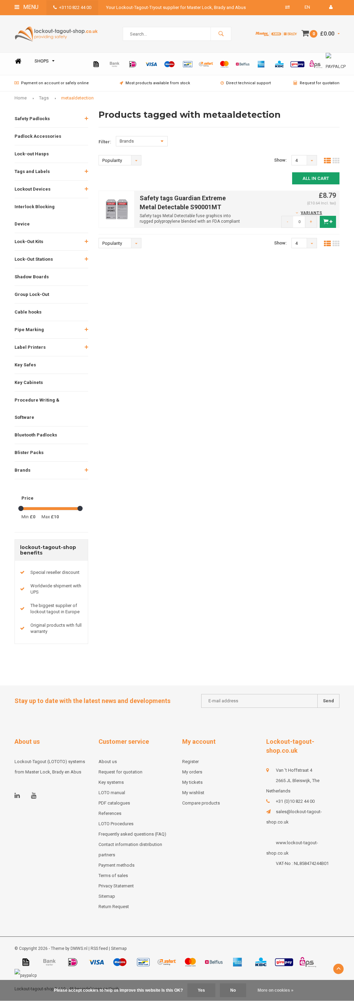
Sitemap (107, 896)
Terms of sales (113, 875)
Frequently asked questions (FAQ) (132, 834)
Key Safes (25, 364)
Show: (280, 160)
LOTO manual (112, 792)
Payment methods (116, 865)
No (233, 990)
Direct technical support (248, 83)
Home (18, 61)
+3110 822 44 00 (75, 7)
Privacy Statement (116, 885)
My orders (192, 771)
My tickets (192, 782)
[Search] (221, 34)
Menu (30, 7)
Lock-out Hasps (32, 153)
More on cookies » (276, 990)
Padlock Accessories (38, 136)
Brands (22, 470)
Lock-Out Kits (29, 241)
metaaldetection (77, 97)
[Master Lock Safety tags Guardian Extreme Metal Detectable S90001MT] (116, 209)
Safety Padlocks (32, 118)
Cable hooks (28, 312)
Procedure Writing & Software (37, 408)
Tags (44, 97)
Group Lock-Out (32, 294)
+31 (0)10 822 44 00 (295, 801)
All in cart (315, 178)
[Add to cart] (328, 222)
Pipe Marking (29, 329)
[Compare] (287, 7)
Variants (311, 213)
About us (108, 761)
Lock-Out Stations (34, 259)
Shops (42, 61)
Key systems (111, 782)
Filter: (105, 141)
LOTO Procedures (116, 823)
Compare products (201, 803)
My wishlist (193, 792)
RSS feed (99, 948)
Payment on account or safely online (55, 83)
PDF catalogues (114, 803)
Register (190, 761)
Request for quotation (319, 83)
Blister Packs (29, 452)
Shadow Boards (32, 276)
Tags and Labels (32, 171)
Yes (201, 990)
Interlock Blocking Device (35, 215)
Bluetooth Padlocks (36, 434)
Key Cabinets (29, 382)
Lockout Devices (32, 189)
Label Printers (30, 347)
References (110, 813)
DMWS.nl (79, 948)
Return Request (114, 906)
